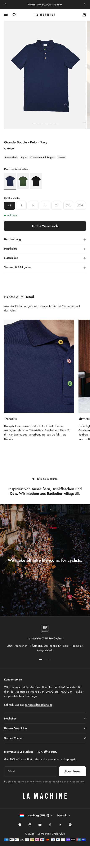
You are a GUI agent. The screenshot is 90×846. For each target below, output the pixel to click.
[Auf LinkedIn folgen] (60, 824)
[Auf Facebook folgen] (20, 824)
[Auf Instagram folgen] (30, 824)
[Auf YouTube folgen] (40, 824)
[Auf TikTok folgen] (50, 824)
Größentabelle (12, 198)
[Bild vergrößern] (84, 122)
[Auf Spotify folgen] (70, 824)
